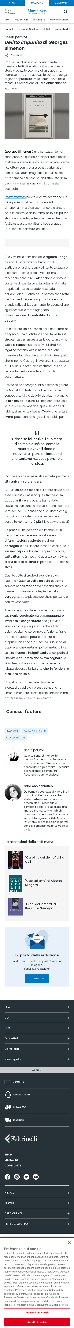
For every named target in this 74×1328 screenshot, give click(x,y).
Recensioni (12, 731)
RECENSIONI (21, 19)
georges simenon (15, 737)
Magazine (11, 1160)
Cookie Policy (60, 1304)
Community (13, 1165)
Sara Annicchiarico (38, 786)
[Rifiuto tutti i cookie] (69, 1242)
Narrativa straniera (35, 731)
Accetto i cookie (36, 1322)
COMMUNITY (62, 2)
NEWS (8, 19)
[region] (37, 1282)
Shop (8, 1154)
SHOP (12, 2)
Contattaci (37, 978)
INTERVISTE (39, 19)
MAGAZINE (37, 2)
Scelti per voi (34, 750)
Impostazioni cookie (37, 1312)
